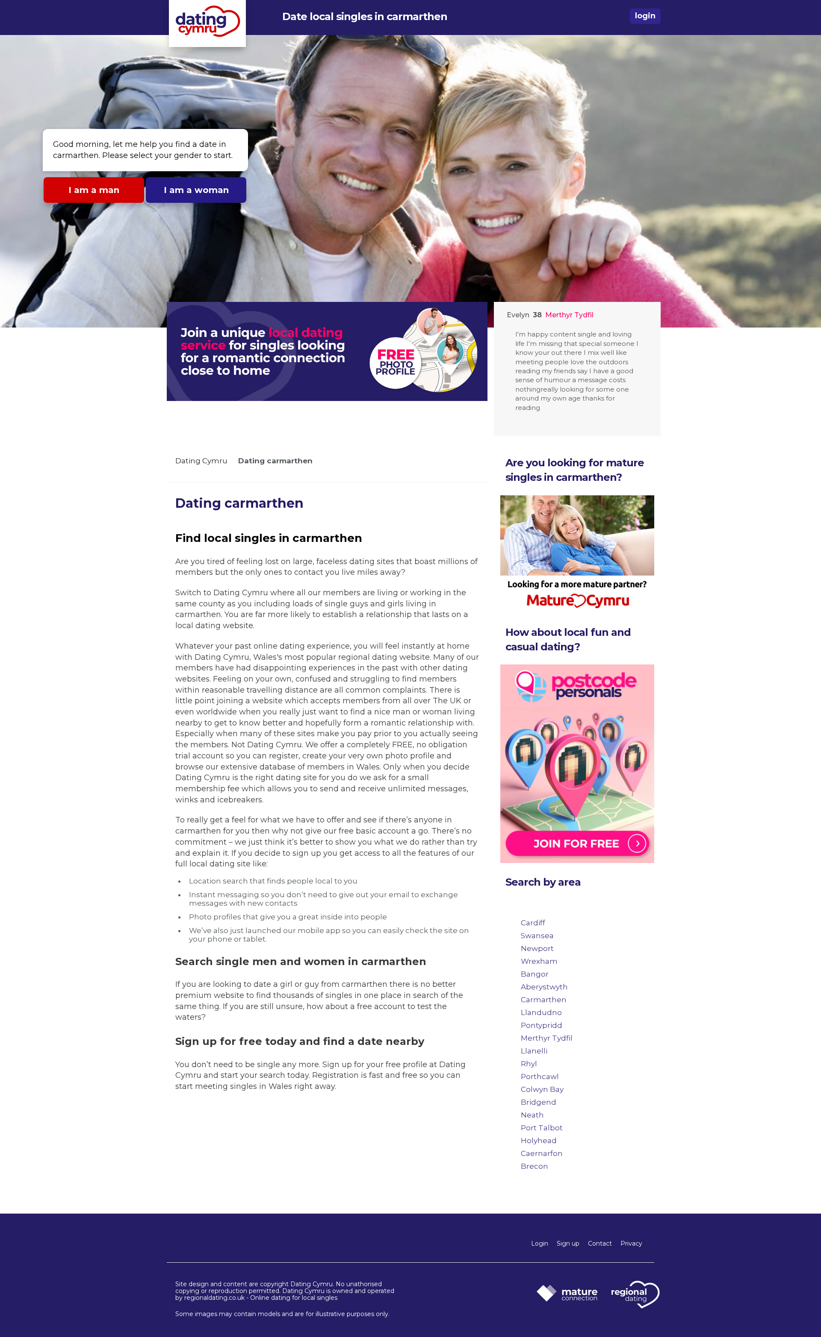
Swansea (537, 935)
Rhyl (529, 1064)
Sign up (568, 1243)
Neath (532, 1115)
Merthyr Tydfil (547, 1038)
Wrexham (539, 961)
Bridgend (538, 1102)
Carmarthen (544, 999)
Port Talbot (542, 1128)
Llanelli (534, 1051)
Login (539, 1243)
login (645, 15)
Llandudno (541, 1012)
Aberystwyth (544, 987)
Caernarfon (542, 1153)
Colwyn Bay (542, 1089)
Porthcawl (540, 1076)
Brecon (534, 1166)
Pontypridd (541, 1025)
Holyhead (539, 1140)
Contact (600, 1243)
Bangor (535, 974)
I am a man (93, 190)
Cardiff (533, 923)
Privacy (631, 1243)
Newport (537, 948)
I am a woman (196, 190)
